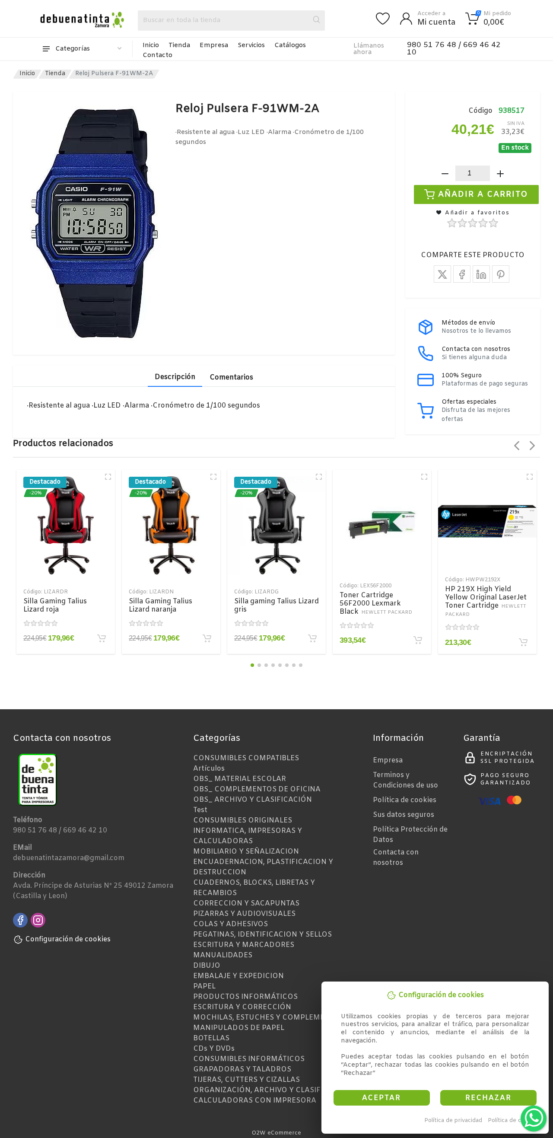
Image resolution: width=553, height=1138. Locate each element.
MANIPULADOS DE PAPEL (238, 1028)
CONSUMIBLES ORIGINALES (242, 820)
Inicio (151, 45)
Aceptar (381, 1098)
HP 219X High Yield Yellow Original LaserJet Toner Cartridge (486, 601)
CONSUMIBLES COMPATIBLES (246, 758)
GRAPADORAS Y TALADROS (242, 1069)
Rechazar (488, 1098)
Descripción (175, 377)
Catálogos (290, 45)
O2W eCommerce (276, 1133)
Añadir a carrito (483, 194)
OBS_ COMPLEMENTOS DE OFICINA (257, 789)
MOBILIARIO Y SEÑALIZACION (246, 851)
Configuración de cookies (68, 939)
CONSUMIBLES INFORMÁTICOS (249, 1059)
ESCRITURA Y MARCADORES (243, 945)
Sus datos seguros (403, 814)
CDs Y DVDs (214, 1048)
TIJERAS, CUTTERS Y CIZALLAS (246, 1079)
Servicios (251, 45)
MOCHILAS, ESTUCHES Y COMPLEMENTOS (268, 1017)
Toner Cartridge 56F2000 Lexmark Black (376, 603)
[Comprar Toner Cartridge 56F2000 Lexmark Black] (418, 640)
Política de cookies (513, 1120)
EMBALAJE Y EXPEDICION (238, 976)
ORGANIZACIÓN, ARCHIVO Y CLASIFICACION (272, 1090)
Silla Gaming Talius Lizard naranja (160, 605)
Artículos (209, 768)
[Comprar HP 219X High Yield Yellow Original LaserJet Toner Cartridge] (523, 642)
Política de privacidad (453, 1120)
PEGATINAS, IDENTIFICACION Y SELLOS (262, 934)
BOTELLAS (211, 1038)
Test (200, 810)
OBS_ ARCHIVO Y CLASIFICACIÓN (252, 799)
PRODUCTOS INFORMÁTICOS (245, 996)
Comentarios (231, 377)
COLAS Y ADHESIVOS (230, 924)
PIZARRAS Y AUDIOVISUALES (244, 913)
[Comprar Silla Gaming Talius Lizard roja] (101, 638)
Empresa (214, 45)
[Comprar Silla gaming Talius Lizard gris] (312, 638)
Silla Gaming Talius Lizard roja (55, 605)
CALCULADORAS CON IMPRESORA (254, 1100)
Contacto (157, 55)
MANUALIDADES (222, 955)
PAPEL (204, 986)
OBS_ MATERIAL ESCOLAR (239, 779)
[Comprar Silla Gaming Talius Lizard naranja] (207, 638)
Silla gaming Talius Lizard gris (276, 605)
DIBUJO (206, 965)
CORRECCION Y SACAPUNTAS (246, 903)
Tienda (179, 45)
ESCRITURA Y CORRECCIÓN (242, 1007)
